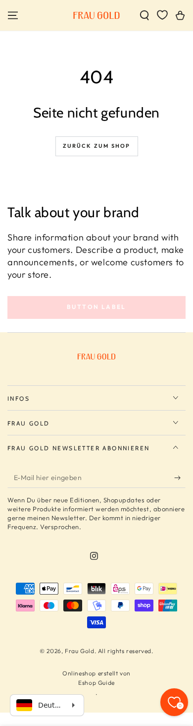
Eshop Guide (96, 682)
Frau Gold (79, 651)
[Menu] (13, 15)
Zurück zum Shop (97, 145)
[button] (144, 15)
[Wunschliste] (162, 14)
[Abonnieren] (180, 478)
